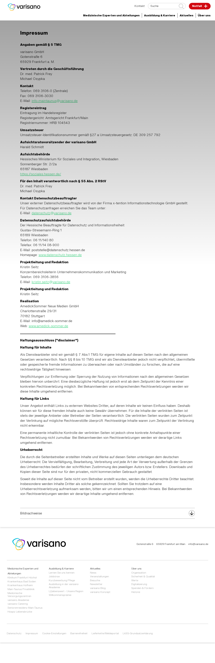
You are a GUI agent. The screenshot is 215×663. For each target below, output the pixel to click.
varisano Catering (18, 603)
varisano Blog (98, 588)
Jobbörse (54, 576)
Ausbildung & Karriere (61, 568)
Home (27, 26)
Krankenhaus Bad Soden (22, 581)
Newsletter (96, 584)
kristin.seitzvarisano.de (51, 282)
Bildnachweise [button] (31, 513)
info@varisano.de (198, 544)
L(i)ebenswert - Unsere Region (66, 591)
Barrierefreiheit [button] (79, 633)
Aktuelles (95, 568)
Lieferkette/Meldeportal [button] (105, 633)
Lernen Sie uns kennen (61, 572)
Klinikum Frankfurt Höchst (22, 577)
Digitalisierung (139, 584)
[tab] (107, 513)
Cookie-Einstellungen (54, 633)
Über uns (136, 568)
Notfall (197, 6)
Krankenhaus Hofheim (20, 585)
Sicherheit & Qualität (143, 576)
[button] (111, 15)
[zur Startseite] (39, 543)
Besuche (95, 580)
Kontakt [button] (139, 6)
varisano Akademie (18, 600)
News (93, 572)
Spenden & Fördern (142, 588)
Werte (134, 580)
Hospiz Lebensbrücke (20, 611)
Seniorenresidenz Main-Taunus (25, 607)
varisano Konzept (100, 592)
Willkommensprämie (60, 595)
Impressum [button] (32, 633)
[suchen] (181, 6)
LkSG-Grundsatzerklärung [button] (138, 633)
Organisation (138, 572)
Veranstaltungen (99, 576)
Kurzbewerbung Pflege (62, 580)
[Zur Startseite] (24, 7)
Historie (135, 592)
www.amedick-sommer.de (48, 326)
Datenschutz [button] (14, 633)
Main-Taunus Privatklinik (21, 589)
